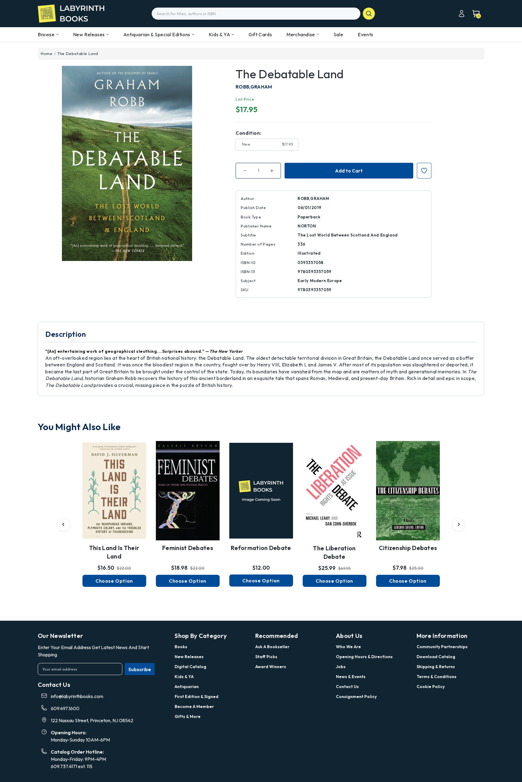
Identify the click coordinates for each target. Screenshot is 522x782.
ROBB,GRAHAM (254, 87)
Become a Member (194, 706)
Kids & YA (219, 34)
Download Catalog (436, 656)
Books (181, 646)
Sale (338, 34)
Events (365, 34)
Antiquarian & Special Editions (156, 34)
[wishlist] (114, 487)
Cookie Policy (431, 686)
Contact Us (347, 686)
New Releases (89, 34)
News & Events (351, 676)
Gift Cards (260, 34)
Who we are (348, 646)
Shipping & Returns (436, 666)
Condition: (248, 133)
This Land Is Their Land (114, 552)
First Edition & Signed (196, 696)
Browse (46, 34)
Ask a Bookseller (272, 646)
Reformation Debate (261, 548)
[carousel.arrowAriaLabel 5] (63, 525)
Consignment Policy (356, 696)
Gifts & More (188, 716)
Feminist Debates (187, 548)
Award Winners (270, 666)
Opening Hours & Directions (364, 656)
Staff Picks (266, 656)
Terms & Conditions (436, 676)
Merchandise (300, 34)
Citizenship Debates (408, 548)
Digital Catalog (190, 666)
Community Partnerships (442, 646)
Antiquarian (187, 686)
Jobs (341, 666)
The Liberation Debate (334, 552)
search (369, 14)
